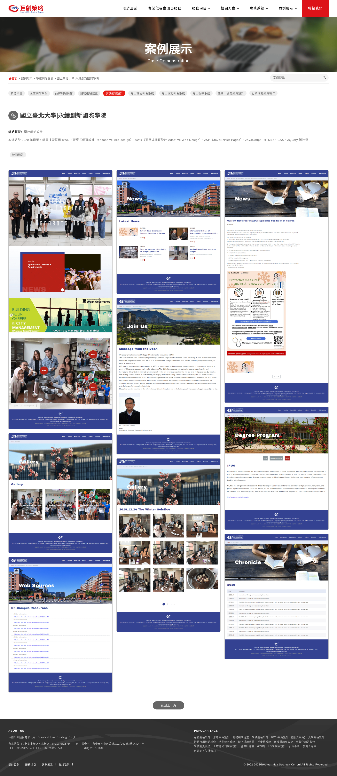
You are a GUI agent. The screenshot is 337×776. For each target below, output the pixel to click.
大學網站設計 (316, 737)
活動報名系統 (227, 741)
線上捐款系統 (201, 93)
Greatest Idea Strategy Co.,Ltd (280, 764)
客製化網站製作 (305, 741)
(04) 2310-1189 (94, 748)
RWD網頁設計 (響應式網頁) (288, 737)
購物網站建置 (89, 93)
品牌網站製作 (64, 93)
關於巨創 (130, 8)
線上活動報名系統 (173, 93)
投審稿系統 (264, 741)
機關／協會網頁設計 (231, 93)
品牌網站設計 (202, 737)
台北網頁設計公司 (205, 750)
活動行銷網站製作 (205, 741)
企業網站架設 (39, 93)
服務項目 (30, 764)
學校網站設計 (114, 93)
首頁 (15, 78)
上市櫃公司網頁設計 (225, 746)
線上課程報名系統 (142, 93)
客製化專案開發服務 (164, 8)
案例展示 (47, 764)
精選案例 (16, 93)
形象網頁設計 (221, 737)
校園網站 (18, 154)
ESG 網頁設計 (277, 746)
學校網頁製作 (202, 746)
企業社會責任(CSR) (253, 746)
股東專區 (294, 746)
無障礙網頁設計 (283, 741)
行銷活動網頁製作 (263, 93)
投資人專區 (309, 746)
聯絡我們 (315, 8)
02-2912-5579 (25, 748)
